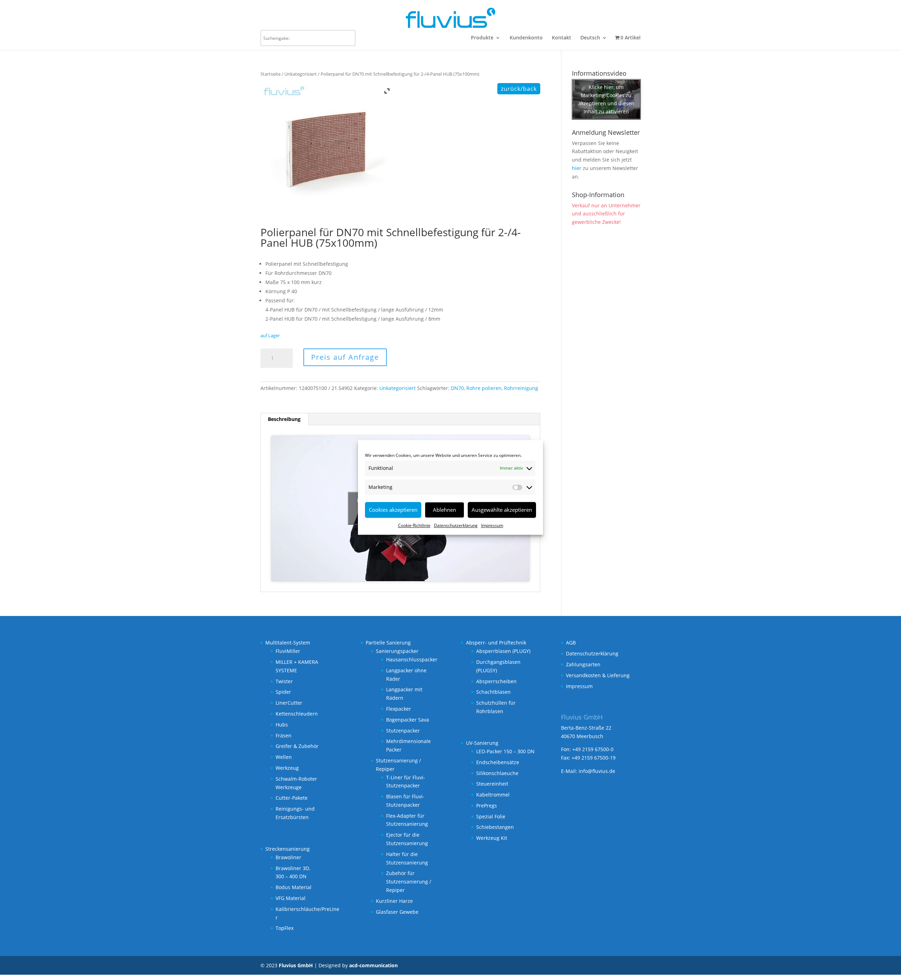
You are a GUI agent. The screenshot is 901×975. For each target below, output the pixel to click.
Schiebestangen (495, 827)
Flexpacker (398, 708)
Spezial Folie (490, 816)
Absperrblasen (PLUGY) (503, 651)
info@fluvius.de (597, 771)
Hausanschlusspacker (411, 659)
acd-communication (373, 965)
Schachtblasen (493, 691)
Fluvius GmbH (296, 965)
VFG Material (290, 898)
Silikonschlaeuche (497, 773)
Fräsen (283, 735)
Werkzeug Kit (491, 838)
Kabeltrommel (493, 794)
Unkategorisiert (300, 74)
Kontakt (561, 38)
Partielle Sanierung (388, 642)
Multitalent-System (287, 642)
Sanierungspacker (397, 651)
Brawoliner (288, 857)
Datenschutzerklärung (456, 525)
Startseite (270, 74)
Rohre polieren (484, 388)
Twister (284, 681)
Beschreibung (284, 419)
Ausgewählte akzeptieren (502, 509)
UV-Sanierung (482, 743)
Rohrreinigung (521, 388)
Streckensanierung (287, 848)
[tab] (284, 419)
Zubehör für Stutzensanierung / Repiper (408, 881)
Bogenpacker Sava (407, 719)
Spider (283, 691)
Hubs (282, 724)
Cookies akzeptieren (393, 509)
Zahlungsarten (583, 664)
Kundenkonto (526, 38)
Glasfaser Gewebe (397, 911)
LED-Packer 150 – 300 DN (505, 751)
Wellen (284, 757)
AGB (571, 642)
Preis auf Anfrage (345, 357)
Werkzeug (287, 768)
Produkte (482, 38)
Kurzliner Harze (394, 901)
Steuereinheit (492, 783)
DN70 (457, 388)
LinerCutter (289, 702)
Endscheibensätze (497, 762)
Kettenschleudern (297, 713)
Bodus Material (293, 887)
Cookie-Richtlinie (414, 525)
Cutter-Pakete (292, 797)
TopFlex (285, 928)
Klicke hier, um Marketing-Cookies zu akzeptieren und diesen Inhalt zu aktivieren (606, 99)
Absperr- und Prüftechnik (496, 642)
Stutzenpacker (403, 730)
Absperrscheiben (496, 681)
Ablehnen (444, 509)
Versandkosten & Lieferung (598, 675)
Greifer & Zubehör (297, 746)
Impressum (492, 525)
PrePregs (486, 805)
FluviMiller (288, 651)
